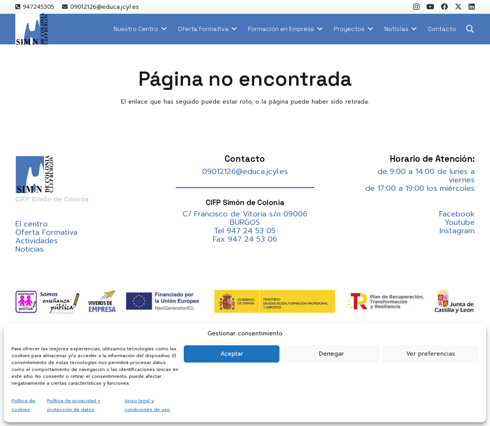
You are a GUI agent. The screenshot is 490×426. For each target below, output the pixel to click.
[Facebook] (444, 6)
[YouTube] (430, 6)
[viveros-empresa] (102, 301)
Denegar (331, 354)
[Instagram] (416, 7)
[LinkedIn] (472, 6)
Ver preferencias (430, 354)
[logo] (31, 29)
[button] (470, 29)
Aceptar (231, 354)
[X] (458, 6)
